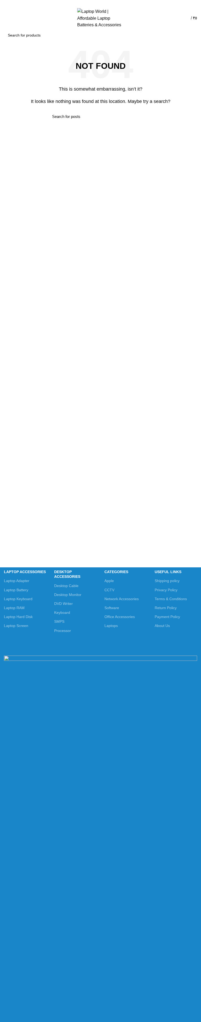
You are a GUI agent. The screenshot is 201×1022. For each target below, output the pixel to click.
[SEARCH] (190, 35)
